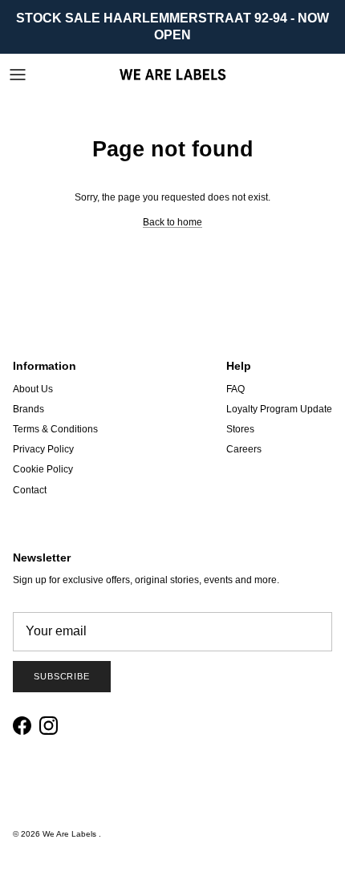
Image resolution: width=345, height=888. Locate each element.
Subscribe (62, 676)
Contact (30, 490)
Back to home (172, 222)
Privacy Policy (43, 449)
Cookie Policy (43, 469)
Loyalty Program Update (279, 409)
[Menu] (17, 74)
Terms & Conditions (55, 429)
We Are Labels (71, 833)
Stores (240, 429)
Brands (28, 409)
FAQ (235, 389)
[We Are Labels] (172, 74)
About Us (33, 389)
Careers (244, 449)
